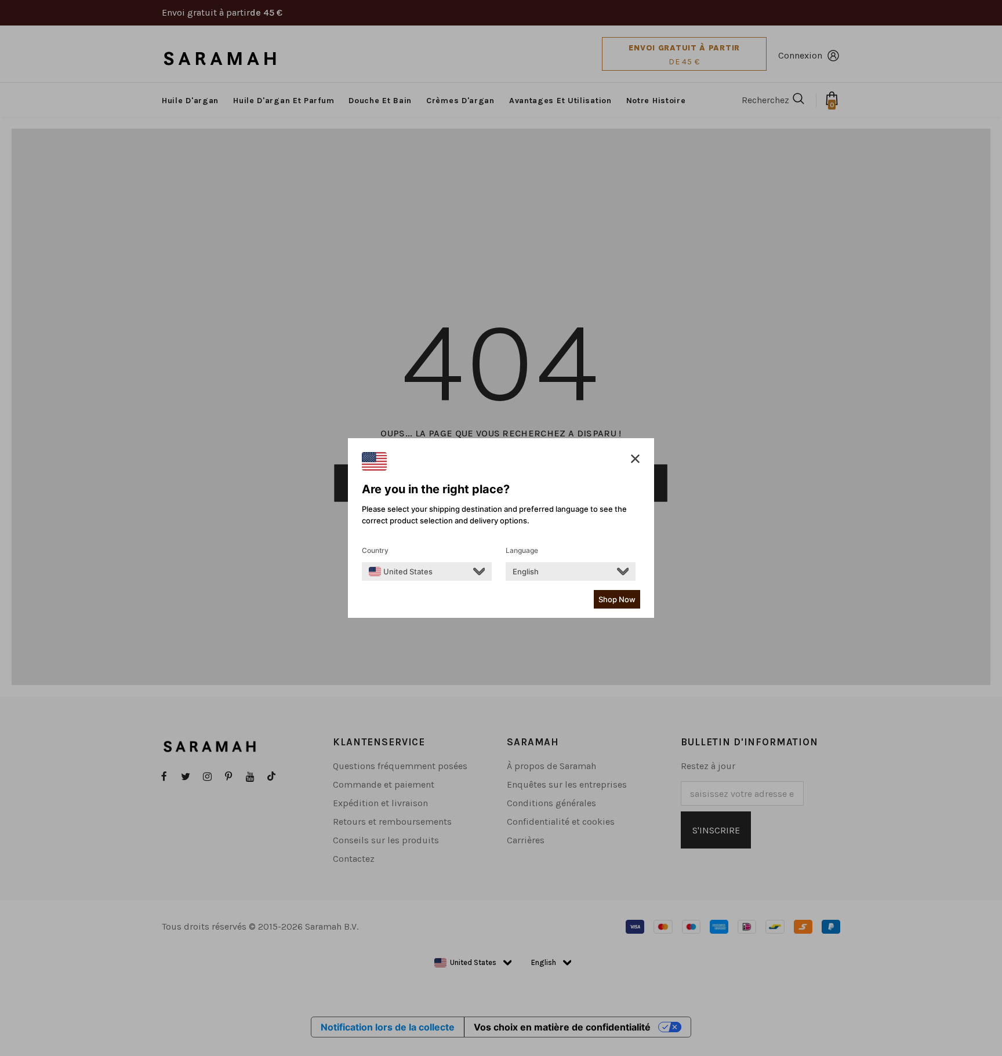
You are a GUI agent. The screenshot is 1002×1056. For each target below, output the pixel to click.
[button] (635, 459)
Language (522, 550)
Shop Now (617, 599)
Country (375, 550)
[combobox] (401, 571)
